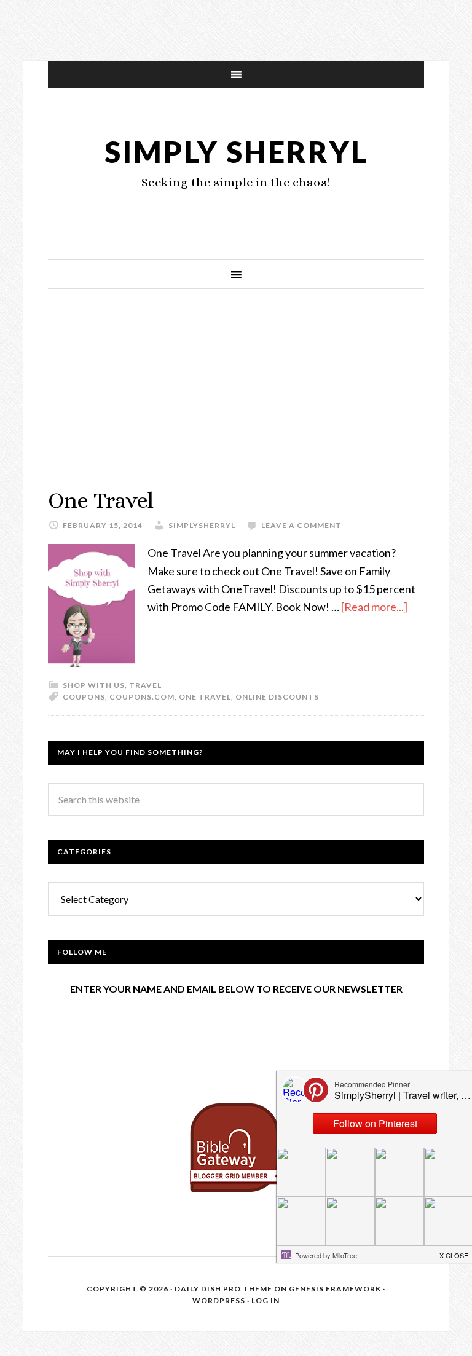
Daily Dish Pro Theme (223, 1288)
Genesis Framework (335, 1288)
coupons (84, 696)
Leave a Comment (301, 525)
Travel (145, 685)
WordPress (218, 1300)
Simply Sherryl (236, 151)
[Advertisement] (235, 401)
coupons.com (142, 696)
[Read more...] (374, 606)
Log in (265, 1300)
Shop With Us (94, 685)
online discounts (277, 696)
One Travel (101, 500)
